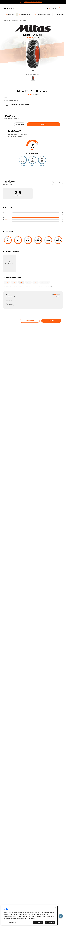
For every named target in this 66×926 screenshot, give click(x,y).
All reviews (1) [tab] (7, 286)
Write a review (19, 124)
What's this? (54, 131)
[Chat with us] (61, 916)
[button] (32, 105)
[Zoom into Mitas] (33, 54)
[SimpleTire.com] (9, 8)
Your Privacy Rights (11, 922)
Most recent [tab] (28, 286)
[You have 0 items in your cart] (58, 8)
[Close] (55, 907)
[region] (29, 915)
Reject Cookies (38, 922)
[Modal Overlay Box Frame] (33, 2)
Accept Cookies (50, 922)
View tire (43, 124)
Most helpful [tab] (18, 286)
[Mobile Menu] (62, 8)
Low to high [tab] (48, 286)
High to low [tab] (39, 286)
